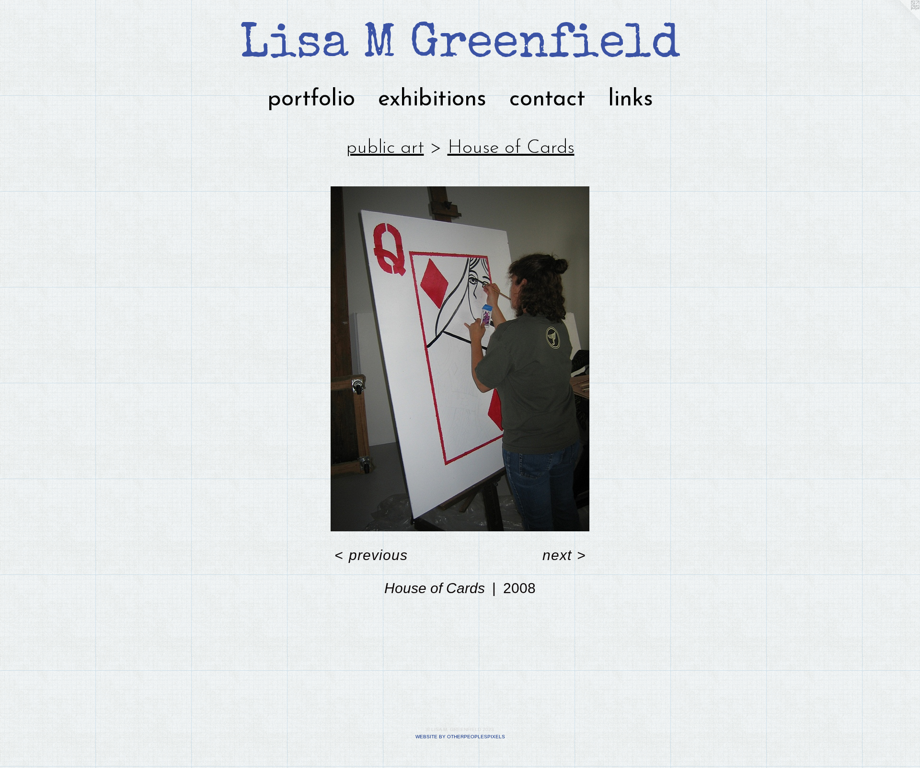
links (630, 99)
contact (547, 99)
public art (385, 148)
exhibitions (432, 99)
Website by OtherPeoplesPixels (460, 736)
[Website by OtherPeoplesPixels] (901, 19)
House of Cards (511, 148)
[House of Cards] (460, 358)
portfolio (311, 99)
